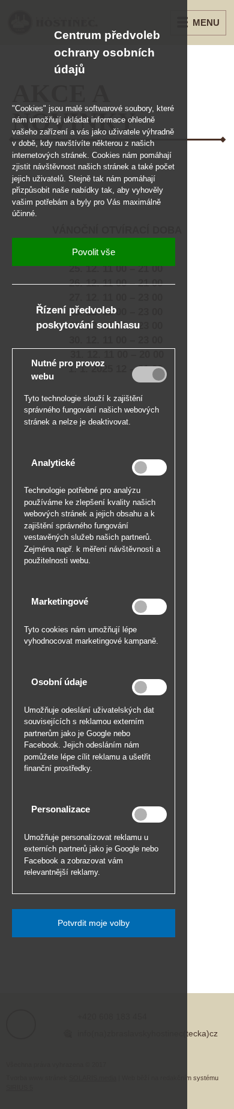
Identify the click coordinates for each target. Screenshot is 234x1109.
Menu (206, 22)
